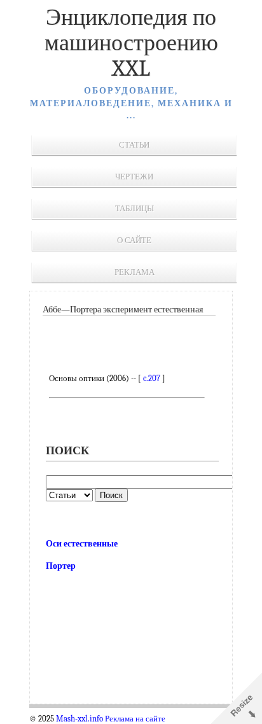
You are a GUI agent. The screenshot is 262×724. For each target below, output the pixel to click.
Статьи (134, 145)
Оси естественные (82, 543)
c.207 (151, 378)
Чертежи (134, 176)
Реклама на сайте (135, 718)
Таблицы (134, 208)
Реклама (134, 272)
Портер (61, 565)
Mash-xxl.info (79, 718)
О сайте (134, 240)
